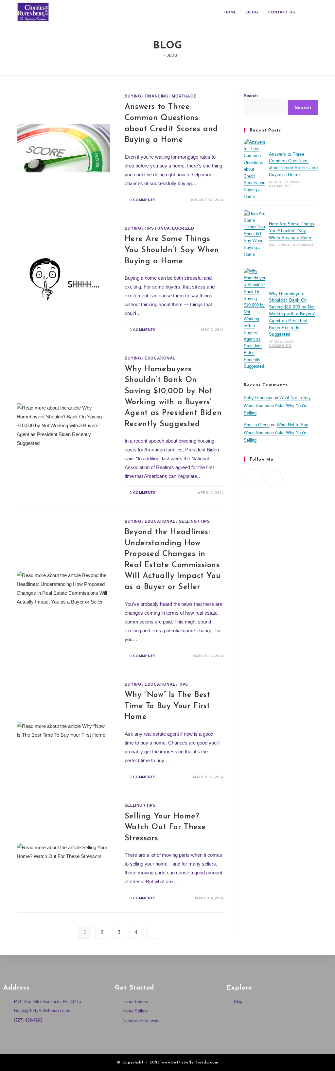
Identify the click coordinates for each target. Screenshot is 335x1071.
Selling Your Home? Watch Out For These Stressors (165, 827)
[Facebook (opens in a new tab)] (307, 12)
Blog (172, 55)
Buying (133, 96)
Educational (160, 358)
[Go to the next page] (152, 932)
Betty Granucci (258, 397)
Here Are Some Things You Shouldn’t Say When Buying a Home (172, 250)
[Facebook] (254, 478)
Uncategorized (175, 228)
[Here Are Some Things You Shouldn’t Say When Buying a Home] (255, 234)
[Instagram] (274, 478)
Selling (188, 521)
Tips (149, 228)
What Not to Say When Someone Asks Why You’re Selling (277, 405)
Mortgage (184, 96)
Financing (156, 96)
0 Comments (142, 200)
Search (251, 95)
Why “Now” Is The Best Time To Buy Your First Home (167, 706)
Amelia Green (257, 424)
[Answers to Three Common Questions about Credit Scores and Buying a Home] (255, 169)
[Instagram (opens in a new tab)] (316, 12)
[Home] (159, 55)
